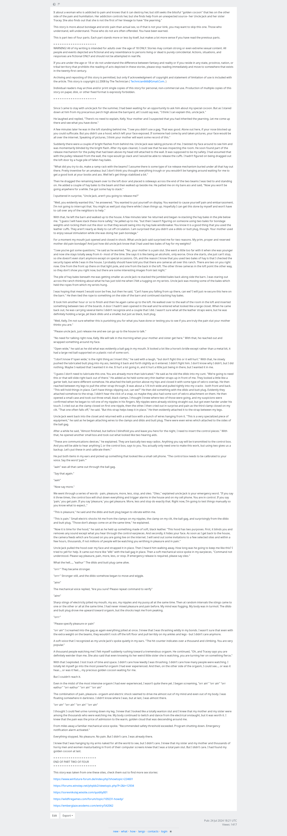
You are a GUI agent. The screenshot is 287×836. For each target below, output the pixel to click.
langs (141, 831)
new (115, 831)
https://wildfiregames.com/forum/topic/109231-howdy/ (88, 799)
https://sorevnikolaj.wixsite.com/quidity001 (80, 792)
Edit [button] (54, 815)
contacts (153, 831)
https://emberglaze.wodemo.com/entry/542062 (83, 805)
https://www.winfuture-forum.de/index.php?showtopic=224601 (93, 779)
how (133, 831)
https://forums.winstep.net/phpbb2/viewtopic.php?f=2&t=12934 (93, 786)
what (124, 831)
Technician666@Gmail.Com (147, 81)
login (164, 831)
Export (67, 815)
